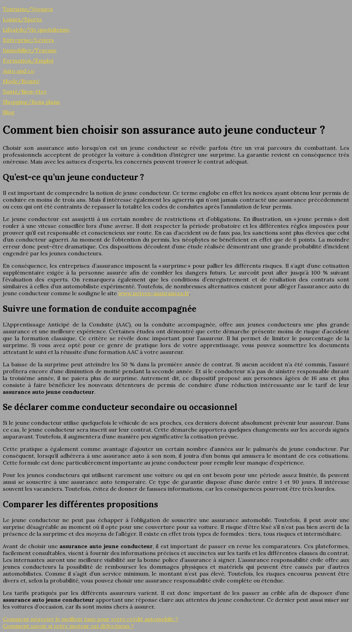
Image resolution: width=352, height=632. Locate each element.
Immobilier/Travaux (29, 50)
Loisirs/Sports (22, 19)
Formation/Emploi (28, 60)
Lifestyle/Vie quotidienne (36, 29)
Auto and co (18, 70)
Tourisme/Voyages (28, 8)
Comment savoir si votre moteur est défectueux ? (68, 625)
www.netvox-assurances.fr (153, 293)
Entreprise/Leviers (28, 39)
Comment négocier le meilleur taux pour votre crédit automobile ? (90, 619)
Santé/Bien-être (25, 91)
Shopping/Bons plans (31, 101)
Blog (8, 112)
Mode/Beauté (21, 81)
